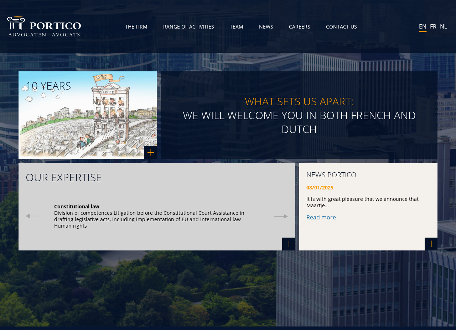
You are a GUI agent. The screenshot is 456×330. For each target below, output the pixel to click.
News (266, 26)
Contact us (341, 26)
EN (422, 26)
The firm (136, 26)
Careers (299, 26)
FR (433, 26)
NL (443, 26)
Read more (321, 217)
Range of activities (188, 26)
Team (236, 26)
